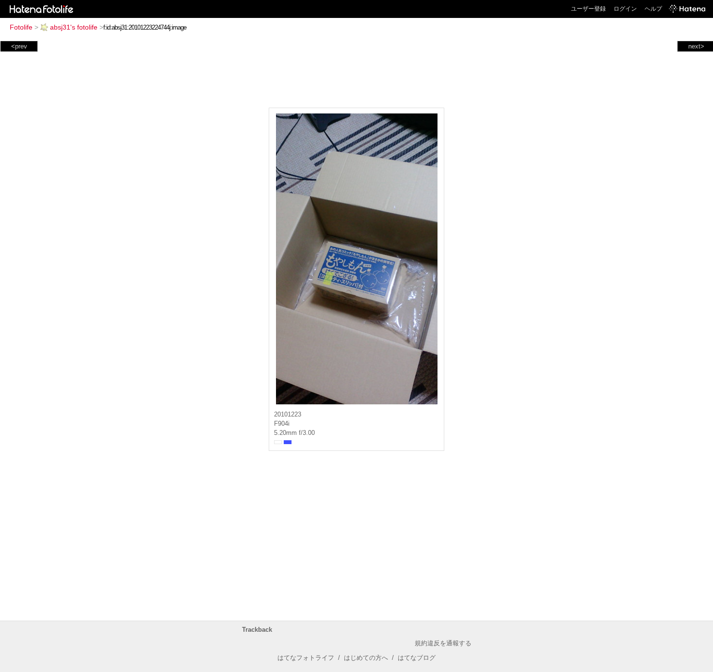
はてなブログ (417, 657)
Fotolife (21, 27)
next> (696, 46)
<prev (19, 46)
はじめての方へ (366, 657)
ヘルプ (653, 8)
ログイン (625, 8)
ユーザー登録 (588, 8)
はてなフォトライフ (305, 657)
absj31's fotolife (73, 27)
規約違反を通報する (443, 643)
